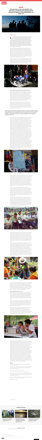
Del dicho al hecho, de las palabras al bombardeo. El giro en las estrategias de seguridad (34, 420)
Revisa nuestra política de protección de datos (5, 434)
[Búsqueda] (40, 3)
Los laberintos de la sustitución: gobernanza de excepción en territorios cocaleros (7, 420)
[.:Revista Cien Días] (4, 3)
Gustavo (7, 0)
